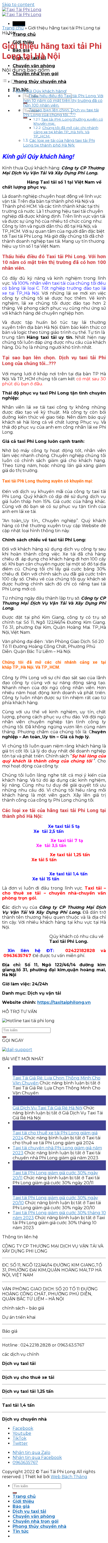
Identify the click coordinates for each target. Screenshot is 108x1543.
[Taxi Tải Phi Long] (21, 12)
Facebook (23, 1428)
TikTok (19, 1438)
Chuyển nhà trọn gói (35, 73)
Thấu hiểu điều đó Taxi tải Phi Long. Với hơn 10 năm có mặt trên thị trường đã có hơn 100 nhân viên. (63, 100)
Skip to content (18, 4)
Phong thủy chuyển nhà (39, 81)
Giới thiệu (23, 1501)
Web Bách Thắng (69, 1476)
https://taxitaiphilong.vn (64, 1002)
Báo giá (21, 1506)
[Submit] (25, 117)
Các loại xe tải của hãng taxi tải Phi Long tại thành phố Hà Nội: (59, 143)
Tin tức (21, 1531)
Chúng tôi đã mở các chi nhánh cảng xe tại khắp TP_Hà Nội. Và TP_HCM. (66, 132)
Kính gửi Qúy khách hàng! (41, 91)
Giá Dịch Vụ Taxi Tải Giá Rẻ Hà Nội (47, 1107)
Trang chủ (24, 34)
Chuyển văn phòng (34, 65)
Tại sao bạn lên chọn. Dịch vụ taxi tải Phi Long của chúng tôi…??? (61, 112)
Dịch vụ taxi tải (29, 1511)
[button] (8, 81)
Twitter (20, 1443)
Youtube (22, 1433)
